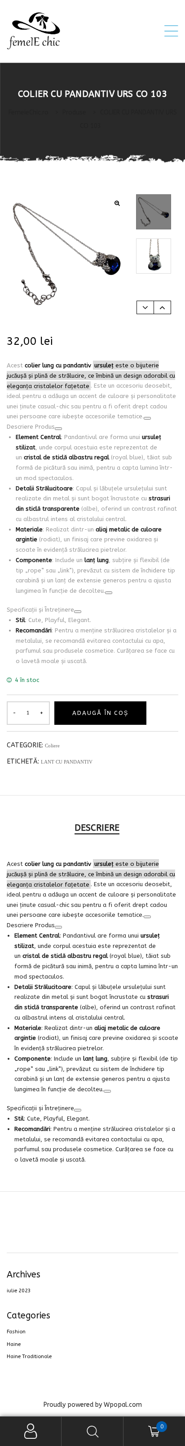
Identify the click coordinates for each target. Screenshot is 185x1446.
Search (92, 1431)
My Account (31, 1431)
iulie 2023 (19, 1291)
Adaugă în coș (100, 712)
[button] (117, 203)
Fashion (16, 1332)
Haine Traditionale (29, 1356)
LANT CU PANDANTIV (66, 761)
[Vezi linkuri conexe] (147, 418)
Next (162, 307)
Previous (145, 307)
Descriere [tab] (97, 828)
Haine (14, 1344)
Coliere (52, 745)
